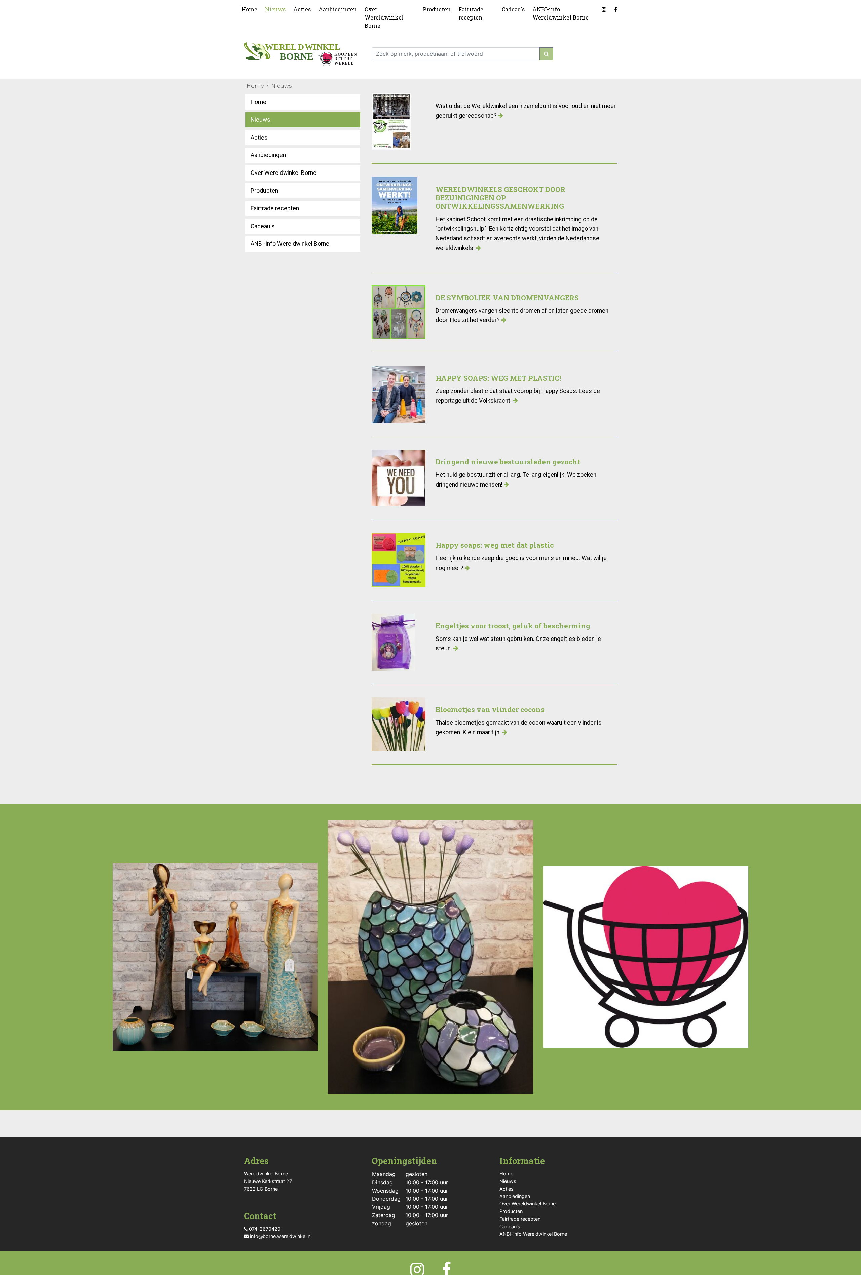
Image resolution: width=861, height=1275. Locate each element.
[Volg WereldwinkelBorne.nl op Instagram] (605, 8)
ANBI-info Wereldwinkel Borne (560, 13)
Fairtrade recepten (470, 13)
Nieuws (275, 9)
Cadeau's (513, 9)
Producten (437, 9)
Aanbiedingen (338, 9)
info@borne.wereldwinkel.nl (280, 1236)
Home (249, 9)
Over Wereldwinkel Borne (384, 17)
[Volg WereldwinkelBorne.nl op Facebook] (616, 8)
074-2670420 (264, 1229)
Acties (302, 9)
